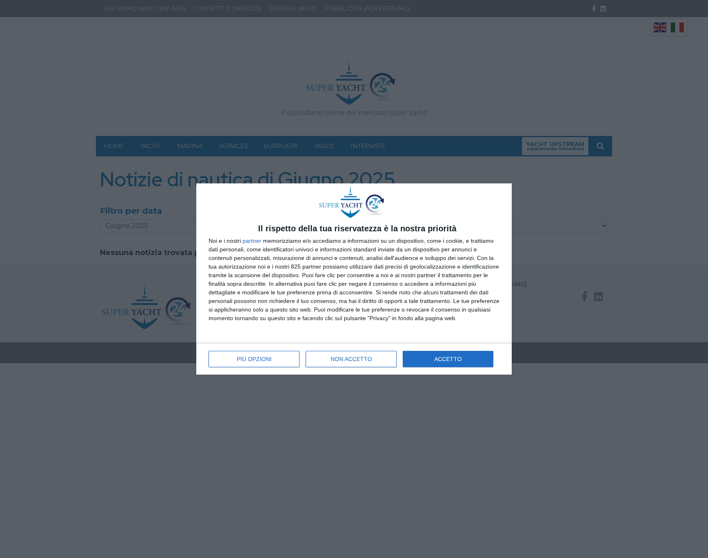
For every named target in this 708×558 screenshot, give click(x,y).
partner (252, 241)
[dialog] (354, 279)
